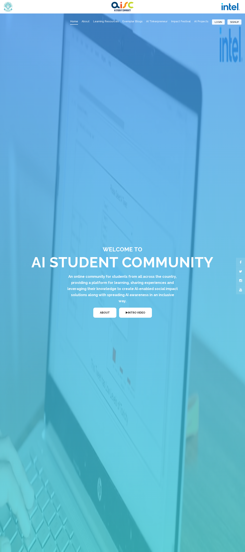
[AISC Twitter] (240, 271)
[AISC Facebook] (240, 262)
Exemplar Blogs (132, 21)
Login (218, 22)
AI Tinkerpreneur (157, 21)
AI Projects (201, 21)
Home (74, 21)
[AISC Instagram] (240, 280)
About (85, 21)
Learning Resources (106, 21)
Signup (234, 22)
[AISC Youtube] (240, 289)
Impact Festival (181, 21)
